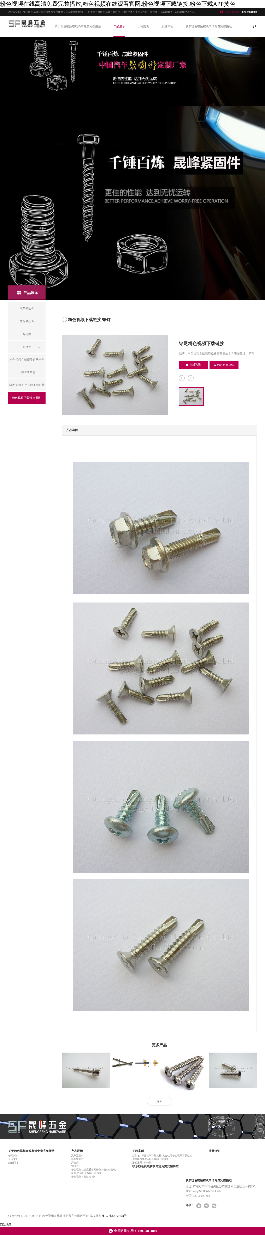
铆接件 (75, 1166)
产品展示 (119, 26)
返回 (159, 1101)
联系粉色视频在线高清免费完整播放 (209, 26)
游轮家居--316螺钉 (142, 1162)
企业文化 (13, 1159)
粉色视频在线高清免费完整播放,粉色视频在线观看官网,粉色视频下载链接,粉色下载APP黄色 (117, 4)
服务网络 (13, 1162)
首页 (39, 26)
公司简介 (13, 1155)
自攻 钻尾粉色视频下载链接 (86, 1173)
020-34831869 (225, 364)
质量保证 (167, 26)
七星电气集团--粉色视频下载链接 (150, 1159)
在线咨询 (195, 364)
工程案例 (143, 26)
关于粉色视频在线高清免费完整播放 (78, 26)
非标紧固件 (77, 1159)
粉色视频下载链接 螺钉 (84, 1176)
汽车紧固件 (77, 1155)
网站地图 (6, 1224)
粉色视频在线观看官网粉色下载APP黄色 (93, 1169)
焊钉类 (75, 1162)
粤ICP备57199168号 (114, 1215)
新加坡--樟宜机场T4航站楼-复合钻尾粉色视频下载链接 (162, 1155)
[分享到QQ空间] (199, 1206)
